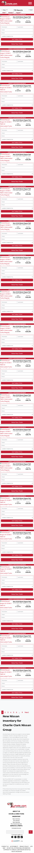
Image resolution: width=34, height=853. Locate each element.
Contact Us (5, 846)
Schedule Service (16, 828)
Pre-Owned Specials (16, 824)
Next (27, 712)
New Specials (16, 822)
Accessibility (14, 846)
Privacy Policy (24, 846)
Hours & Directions (16, 814)
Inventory (16, 816)
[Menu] (30, 3)
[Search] (31, 832)
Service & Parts (16, 826)
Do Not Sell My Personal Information (18, 848)
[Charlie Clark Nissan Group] (9, 3)
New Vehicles (16, 819)
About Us (16, 811)
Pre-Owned (16, 820)
